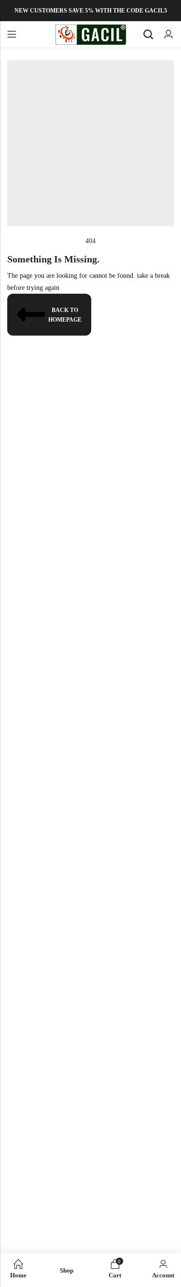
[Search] (148, 34)
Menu (11, 34)
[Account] (168, 34)
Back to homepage (65, 315)
